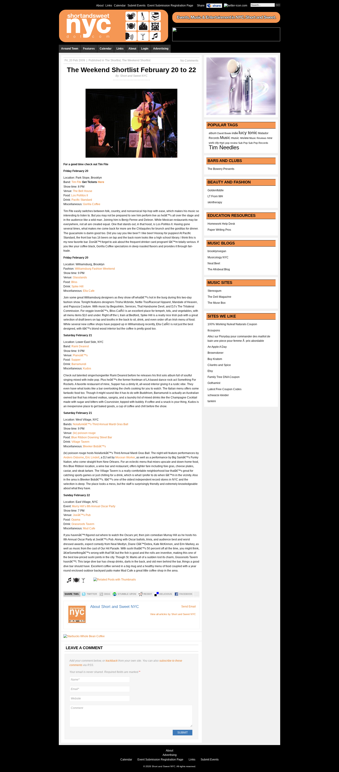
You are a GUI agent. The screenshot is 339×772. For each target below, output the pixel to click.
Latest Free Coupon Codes (224, 389)
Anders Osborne (73, 457)
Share (201, 5)
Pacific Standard (81, 199)
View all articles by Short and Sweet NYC (173, 614)
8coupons (214, 330)
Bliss (74, 282)
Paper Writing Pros (219, 229)
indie (235, 133)
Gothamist (214, 383)
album (213, 133)
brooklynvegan (217, 251)
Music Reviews (257, 138)
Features (89, 48)
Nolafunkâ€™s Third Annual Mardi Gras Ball (100, 424)
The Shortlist (113, 60)
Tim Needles (224, 147)
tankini (212, 401)
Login (144, 48)
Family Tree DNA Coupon (224, 377)
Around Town (69, 48)
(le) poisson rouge (84, 433)
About (100, 5)
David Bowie (224, 133)
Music (225, 137)
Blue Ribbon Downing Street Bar (91, 437)
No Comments (189, 60)
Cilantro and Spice (219, 365)
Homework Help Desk (221, 223)
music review (240, 138)
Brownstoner (215, 352)
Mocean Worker (125, 457)
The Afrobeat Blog (219, 269)
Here (101, 182)
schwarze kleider (218, 395)
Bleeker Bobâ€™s (94, 446)
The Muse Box (217, 302)
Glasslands (80, 277)
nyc (222, 142)
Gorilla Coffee (91, 204)
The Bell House (82, 191)
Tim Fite (76, 182)
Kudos (87, 368)
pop (227, 142)
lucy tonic (248, 132)
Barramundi (78, 364)
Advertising (160, 48)
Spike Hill (77, 286)
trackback (112, 660)
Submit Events (137, 5)
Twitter (92, 594)
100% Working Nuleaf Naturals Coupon (232, 324)
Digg (107, 594)
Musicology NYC (218, 257)
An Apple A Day (217, 346)
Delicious (165, 594)
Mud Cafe (89, 528)
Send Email (188, 606)
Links (108, 5)
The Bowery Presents (221, 169)
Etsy (210, 371)
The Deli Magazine (219, 296)
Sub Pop (243, 142)
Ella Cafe (89, 290)
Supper (75, 359)
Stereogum (214, 290)
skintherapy (215, 202)
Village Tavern (80, 441)
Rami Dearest (80, 346)
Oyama (75, 519)
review (234, 142)
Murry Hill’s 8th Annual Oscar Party (93, 506)
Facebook (185, 594)
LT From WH (215, 196)
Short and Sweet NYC (134, 75)
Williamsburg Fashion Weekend (95, 268)
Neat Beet (214, 263)
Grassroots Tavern (82, 524)
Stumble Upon (127, 594)
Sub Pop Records (258, 142)
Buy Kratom (215, 359)
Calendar (120, 5)
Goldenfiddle (216, 190)
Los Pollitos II (79, 195)
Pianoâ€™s (80, 355)
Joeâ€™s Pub (82, 515)
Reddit (147, 594)
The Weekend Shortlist (136, 60)
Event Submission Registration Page (170, 5)
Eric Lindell (92, 457)
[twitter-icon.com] (235, 5)
